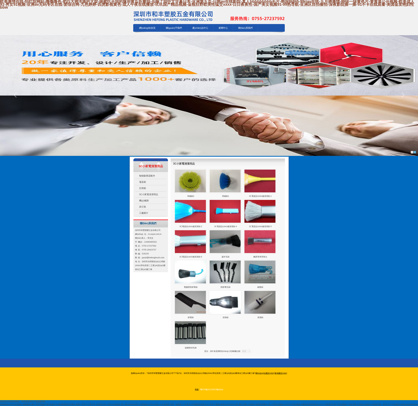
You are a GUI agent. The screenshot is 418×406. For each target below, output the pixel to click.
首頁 (244, 351)
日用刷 (142, 188)
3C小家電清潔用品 (148, 194)
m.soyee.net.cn (154, 234)
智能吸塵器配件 (147, 175)
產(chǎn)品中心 (200, 28)
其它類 (142, 206)
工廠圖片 (143, 213)
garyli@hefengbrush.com (153, 257)
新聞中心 (223, 28)
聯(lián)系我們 (245, 28)
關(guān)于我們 (174, 28)
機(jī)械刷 (144, 200)
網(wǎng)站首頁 (147, 28)
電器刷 (142, 182)
